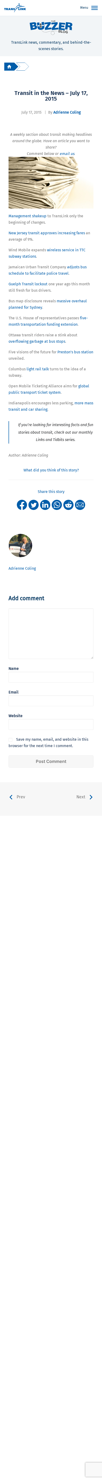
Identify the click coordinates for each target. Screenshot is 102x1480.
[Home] (9, 67)
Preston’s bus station (75, 352)
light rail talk (38, 369)
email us (67, 153)
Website (16, 716)
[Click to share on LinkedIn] (45, 504)
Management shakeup (27, 216)
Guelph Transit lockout (28, 284)
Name (14, 668)
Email (14, 692)
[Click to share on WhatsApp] (57, 504)
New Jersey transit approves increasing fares (47, 233)
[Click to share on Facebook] (22, 504)
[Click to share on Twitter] (33, 504)
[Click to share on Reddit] (68, 504)
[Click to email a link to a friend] (80, 504)
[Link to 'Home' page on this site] (15, 8)
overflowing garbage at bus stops (37, 341)
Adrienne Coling (67, 112)
